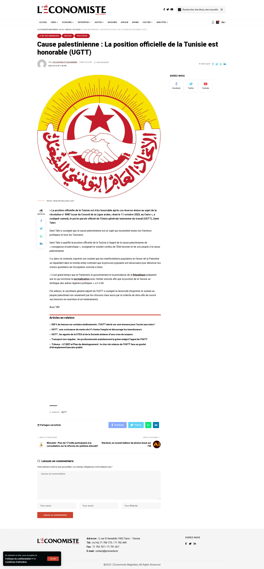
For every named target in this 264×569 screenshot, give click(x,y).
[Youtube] (205, 86)
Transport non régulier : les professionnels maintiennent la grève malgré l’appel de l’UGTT (99, 339)
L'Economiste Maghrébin (64, 62)
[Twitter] (191, 86)
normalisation (82, 279)
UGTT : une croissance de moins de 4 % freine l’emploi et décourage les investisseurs (96, 329)
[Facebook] (176, 86)
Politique (82, 36)
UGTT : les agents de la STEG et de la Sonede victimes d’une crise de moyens (92, 334)
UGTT (64, 412)
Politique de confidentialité (18, 559)
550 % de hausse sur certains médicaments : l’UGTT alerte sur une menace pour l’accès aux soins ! (103, 324)
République (139, 274)
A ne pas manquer (49, 36)
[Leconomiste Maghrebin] (71, 9)
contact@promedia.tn (106, 551)
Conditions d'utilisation (16, 562)
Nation (68, 36)
